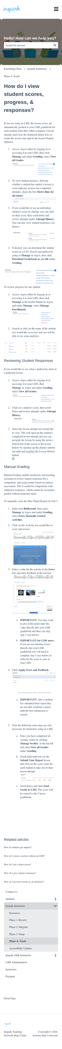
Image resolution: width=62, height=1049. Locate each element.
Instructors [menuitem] (11, 969)
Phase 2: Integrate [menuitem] (18, 927)
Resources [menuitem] (14, 913)
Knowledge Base (13, 68)
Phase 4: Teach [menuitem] (17, 941)
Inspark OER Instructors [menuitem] (18, 955)
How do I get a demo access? (17, 864)
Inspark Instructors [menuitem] (15, 905)
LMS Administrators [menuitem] (16, 962)
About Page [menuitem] (9, 998)
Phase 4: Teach (12, 76)
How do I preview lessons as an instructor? (24, 881)
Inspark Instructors (37, 68)
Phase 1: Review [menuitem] (18, 920)
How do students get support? (18, 847)
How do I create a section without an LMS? (24, 855)
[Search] (55, 45)
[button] (55, 899)
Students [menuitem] (10, 898)
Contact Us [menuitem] (11, 891)
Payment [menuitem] (10, 976)
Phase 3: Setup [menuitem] (17, 934)
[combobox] (28, 45)
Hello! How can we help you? (30, 38)
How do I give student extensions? (20, 873)
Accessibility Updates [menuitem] (20, 948)
